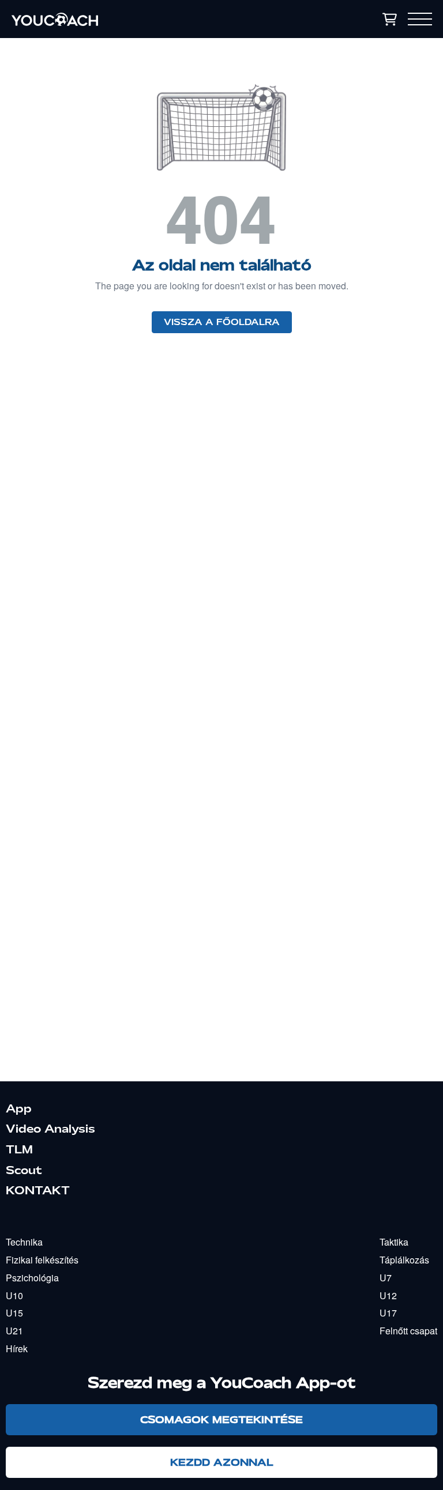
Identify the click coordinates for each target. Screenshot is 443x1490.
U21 (14, 1330)
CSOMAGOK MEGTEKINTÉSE (221, 1419)
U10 (14, 1295)
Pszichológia (32, 1277)
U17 (388, 1312)
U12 (388, 1295)
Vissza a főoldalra (222, 322)
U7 (386, 1277)
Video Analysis (50, 1128)
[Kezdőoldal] (122, 19)
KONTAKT (38, 1190)
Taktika (394, 1241)
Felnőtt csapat (408, 1330)
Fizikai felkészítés (42, 1259)
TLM (19, 1149)
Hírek (17, 1348)
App (19, 1108)
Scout (24, 1170)
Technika (24, 1241)
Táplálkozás (404, 1259)
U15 (14, 1312)
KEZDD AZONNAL (221, 1462)
